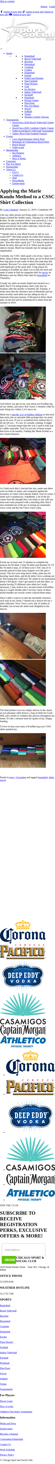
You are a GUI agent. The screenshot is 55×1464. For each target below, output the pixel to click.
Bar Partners (18, 153)
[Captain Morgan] (23, 1035)
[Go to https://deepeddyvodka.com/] (30, 1116)
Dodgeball (29, 72)
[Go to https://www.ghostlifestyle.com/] (30, 1154)
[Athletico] (23, 1046)
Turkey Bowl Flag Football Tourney (29, 133)
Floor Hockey (31, 83)
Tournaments (12, 119)
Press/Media (18, 180)
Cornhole (28, 67)
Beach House (18, 144)
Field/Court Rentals (33, 78)
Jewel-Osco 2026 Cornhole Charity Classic (33, 128)
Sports (9, 53)
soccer (45, 272)
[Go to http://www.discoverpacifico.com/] (30, 1087)
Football (4, 1347)
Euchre (27, 75)
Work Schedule (7, 1449)
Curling (28, 70)
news (12, 777)
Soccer (27, 108)
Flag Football (30, 81)
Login (52, 6)
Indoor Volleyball (32, 92)
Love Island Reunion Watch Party (28, 139)
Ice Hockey (30, 89)
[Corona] (23, 942)
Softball (28, 111)
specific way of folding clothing (27, 414)
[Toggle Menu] (1, 48)
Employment (18, 183)
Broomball (29, 64)
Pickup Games (31, 100)
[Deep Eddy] (23, 991)
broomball (42, 275)
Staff (14, 178)
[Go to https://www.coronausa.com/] (30, 1063)
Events (9, 136)
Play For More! (31, 106)
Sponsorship (12, 166)
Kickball (28, 95)
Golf (26, 86)
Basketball (29, 56)
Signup (43, 6)
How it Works (19, 158)
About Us (11, 169)
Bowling (28, 61)
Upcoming (21, 777)
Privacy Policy (7, 1455)
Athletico (16, 155)
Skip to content (7, 1)
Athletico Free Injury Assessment (16, 1411)
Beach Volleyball (32, 59)
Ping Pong (29, 103)
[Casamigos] (23, 1023)
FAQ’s (15, 172)
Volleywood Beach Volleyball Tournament (32, 130)
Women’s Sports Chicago (36, 117)
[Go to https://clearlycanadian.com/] (30, 1180)
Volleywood (18, 147)
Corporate (11, 161)
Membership (12, 150)
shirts (51, 777)
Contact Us (17, 175)
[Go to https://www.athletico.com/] (30, 1195)
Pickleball (29, 97)
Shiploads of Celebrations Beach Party (30, 142)
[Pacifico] (23, 958)
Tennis (27, 114)
